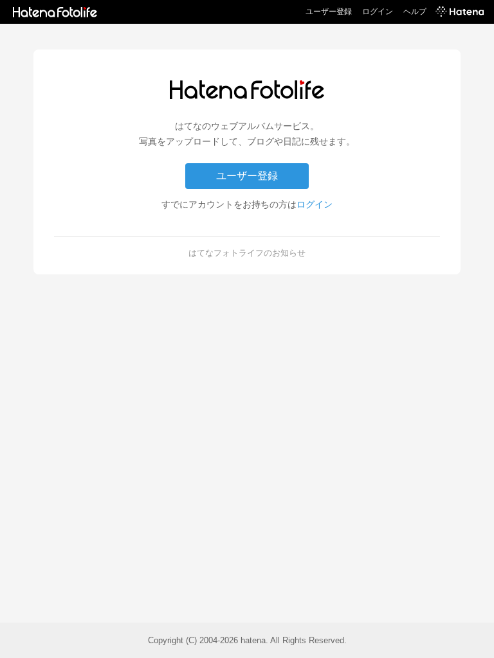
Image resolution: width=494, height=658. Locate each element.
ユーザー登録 (329, 11)
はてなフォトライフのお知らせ (247, 253)
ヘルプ (414, 11)
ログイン (377, 11)
